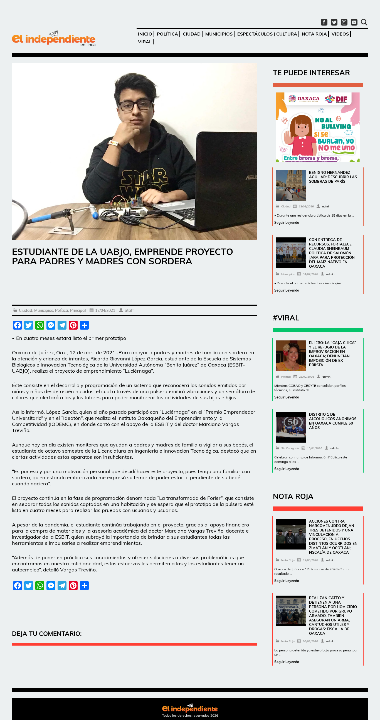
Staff (129, 310)
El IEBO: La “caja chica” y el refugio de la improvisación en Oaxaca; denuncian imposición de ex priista (332, 353)
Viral (145, 41)
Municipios (219, 34)
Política (167, 34)
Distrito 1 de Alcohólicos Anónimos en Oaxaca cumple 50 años (332, 421)
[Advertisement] (134, 286)
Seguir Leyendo (286, 222)
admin (326, 206)
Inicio (145, 34)
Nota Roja (314, 34)
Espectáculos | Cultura (267, 34)
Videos (340, 34)
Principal (78, 310)
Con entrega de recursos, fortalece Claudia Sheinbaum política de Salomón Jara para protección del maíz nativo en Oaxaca (332, 253)
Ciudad (192, 34)
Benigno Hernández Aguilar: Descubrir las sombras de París (333, 177)
